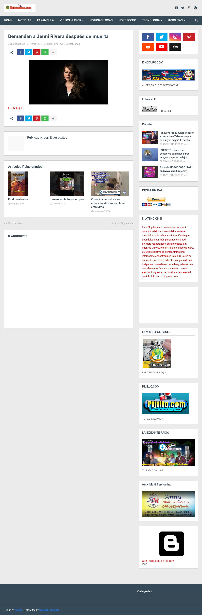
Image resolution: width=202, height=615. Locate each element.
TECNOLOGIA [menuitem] (151, 20)
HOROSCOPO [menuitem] (127, 20)
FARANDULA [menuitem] (45, 20)
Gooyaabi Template (49, 610)
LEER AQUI (15, 108)
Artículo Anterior (15, 223)
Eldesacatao (18, 43)
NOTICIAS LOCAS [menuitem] (101, 20)
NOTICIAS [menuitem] (24, 20)
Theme (18, 610)
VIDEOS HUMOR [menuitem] (70, 20)
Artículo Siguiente (121, 223)
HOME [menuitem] (8, 20)
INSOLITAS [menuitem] (175, 20)
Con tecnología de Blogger (158, 560)
